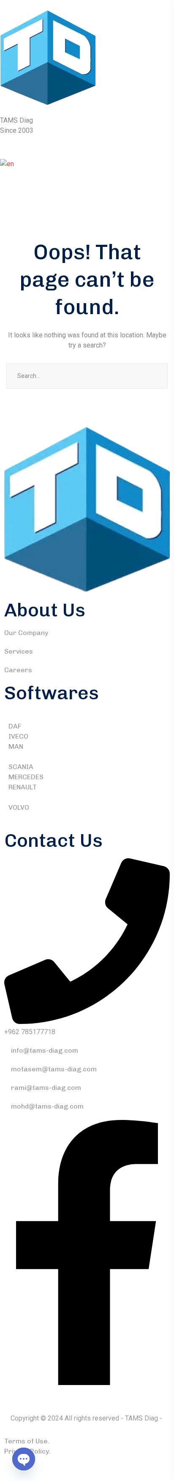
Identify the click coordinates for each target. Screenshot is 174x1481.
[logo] (48, 57)
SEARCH (155, 376)
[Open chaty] (23, 1459)
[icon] (87, 1383)
